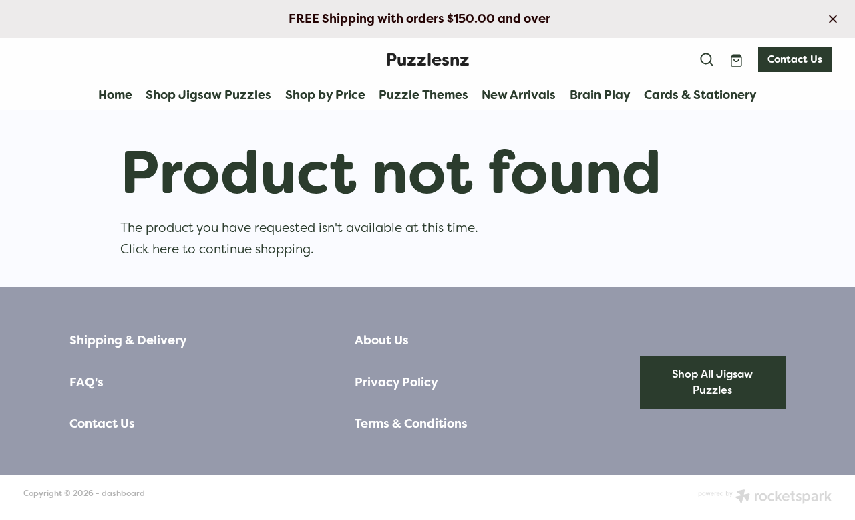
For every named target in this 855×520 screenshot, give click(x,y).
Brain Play (600, 94)
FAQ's (86, 382)
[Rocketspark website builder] (765, 498)
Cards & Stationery (700, 94)
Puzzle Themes (423, 94)
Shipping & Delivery (128, 340)
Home (115, 94)
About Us (382, 340)
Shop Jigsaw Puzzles (208, 94)
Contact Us (794, 59)
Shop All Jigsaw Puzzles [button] (712, 382)
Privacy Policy (396, 382)
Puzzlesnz (428, 60)
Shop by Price (325, 94)
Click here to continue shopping (215, 249)
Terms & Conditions (411, 424)
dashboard (123, 493)
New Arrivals (519, 94)
